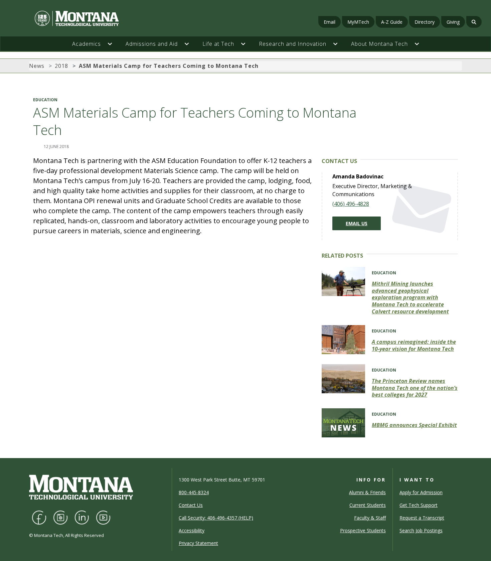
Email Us (356, 223)
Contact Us (191, 505)
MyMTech (358, 22)
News (36, 65)
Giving (453, 22)
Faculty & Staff (370, 518)
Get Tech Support (418, 505)
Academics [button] (86, 43)
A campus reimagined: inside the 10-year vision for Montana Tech (414, 345)
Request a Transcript (421, 518)
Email (329, 22)
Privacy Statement (198, 543)
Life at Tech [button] (218, 43)
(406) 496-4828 (350, 203)
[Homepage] (84, 18)
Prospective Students (363, 530)
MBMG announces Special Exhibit (414, 425)
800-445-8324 (194, 492)
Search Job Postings (421, 530)
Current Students (367, 505)
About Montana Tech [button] (379, 43)
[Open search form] (474, 22)
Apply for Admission (421, 492)
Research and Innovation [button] (292, 43)
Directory (425, 22)
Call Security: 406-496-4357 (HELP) (216, 518)
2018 (61, 65)
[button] (113, 43)
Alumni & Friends (367, 492)
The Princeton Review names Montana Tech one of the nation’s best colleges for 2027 (415, 388)
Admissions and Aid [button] (152, 43)
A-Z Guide (391, 22)
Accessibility (191, 530)
